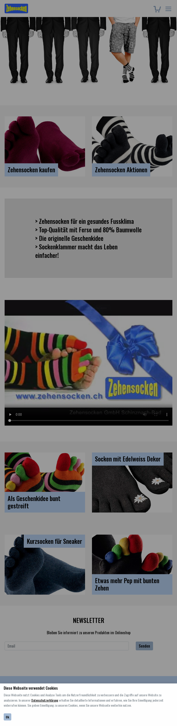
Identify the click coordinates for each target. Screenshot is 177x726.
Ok (7, 716)
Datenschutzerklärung (44, 700)
